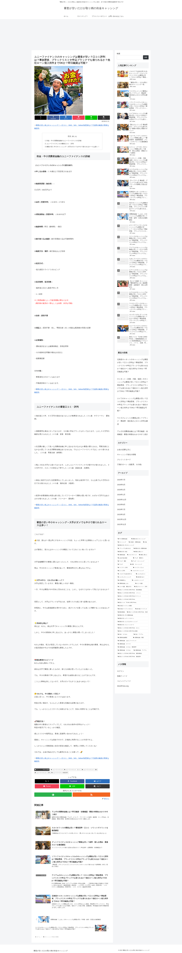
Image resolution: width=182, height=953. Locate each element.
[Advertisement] (91, 34)
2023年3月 (121, 514)
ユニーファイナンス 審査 (90, 769)
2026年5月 (121, 485)
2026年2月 (121, 490)
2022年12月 (121, 519)
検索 (118, 54)
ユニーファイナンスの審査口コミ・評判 (60, 143)
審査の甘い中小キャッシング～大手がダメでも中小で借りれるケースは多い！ (73, 146)
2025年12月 (121, 500)
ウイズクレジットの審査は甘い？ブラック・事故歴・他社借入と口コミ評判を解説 (132, 421)
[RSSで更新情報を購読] (91, 794)
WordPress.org (123, 686)
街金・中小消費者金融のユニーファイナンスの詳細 (63, 140)
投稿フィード (122, 676)
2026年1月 (121, 495)
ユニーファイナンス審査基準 (60, 772)
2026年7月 (121, 480)
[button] (104, 118)
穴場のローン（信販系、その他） (130, 464)
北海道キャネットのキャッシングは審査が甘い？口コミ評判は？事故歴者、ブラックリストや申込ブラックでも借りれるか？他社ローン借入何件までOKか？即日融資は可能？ (132, 365)
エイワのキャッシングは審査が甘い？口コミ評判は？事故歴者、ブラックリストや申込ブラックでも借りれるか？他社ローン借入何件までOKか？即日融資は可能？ (132, 405)
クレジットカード (124, 459)
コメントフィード (124, 681)
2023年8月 (121, 504)
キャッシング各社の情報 (42, 769)
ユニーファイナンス (57, 769)
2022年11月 (121, 524)
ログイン (120, 671)
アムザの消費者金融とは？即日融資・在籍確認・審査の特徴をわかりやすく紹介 (132, 432)
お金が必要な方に (124, 450)
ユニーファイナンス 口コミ (73, 769)
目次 (69, 136)
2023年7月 (121, 509)
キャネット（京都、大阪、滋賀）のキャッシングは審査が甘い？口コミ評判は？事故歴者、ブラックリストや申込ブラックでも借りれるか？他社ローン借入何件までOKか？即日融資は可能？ (132, 385)
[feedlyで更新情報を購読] (53, 794)
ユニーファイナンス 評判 (43, 772)
